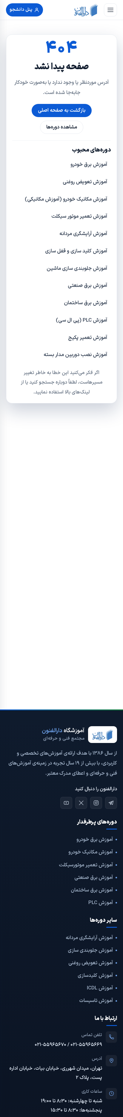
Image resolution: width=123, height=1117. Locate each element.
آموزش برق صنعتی (87, 286)
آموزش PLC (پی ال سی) (81, 320)
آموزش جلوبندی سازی (90, 950)
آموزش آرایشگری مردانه (83, 234)
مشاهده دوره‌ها (61, 127)
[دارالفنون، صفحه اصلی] (86, 10)
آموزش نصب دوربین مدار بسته (75, 355)
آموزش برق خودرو (88, 165)
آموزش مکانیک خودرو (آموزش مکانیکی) (66, 199)
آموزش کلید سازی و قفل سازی (76, 251)
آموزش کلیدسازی (95, 975)
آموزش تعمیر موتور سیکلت (79, 216)
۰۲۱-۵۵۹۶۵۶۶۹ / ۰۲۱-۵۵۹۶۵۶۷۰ (68, 1044)
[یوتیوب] (66, 803)
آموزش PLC (100, 902)
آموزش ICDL (100, 988)
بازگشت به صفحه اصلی (61, 110)
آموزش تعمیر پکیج (87, 338)
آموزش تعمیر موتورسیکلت (86, 865)
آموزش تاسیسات (96, 1000)
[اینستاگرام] (96, 803)
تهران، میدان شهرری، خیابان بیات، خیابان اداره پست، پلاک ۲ (55, 1073)
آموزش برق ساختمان (85, 303)
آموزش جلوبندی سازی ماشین (77, 269)
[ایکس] (81, 803)
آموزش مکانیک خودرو (90, 852)
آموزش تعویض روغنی (85, 182)
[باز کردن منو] (110, 9)
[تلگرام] (111, 803)
